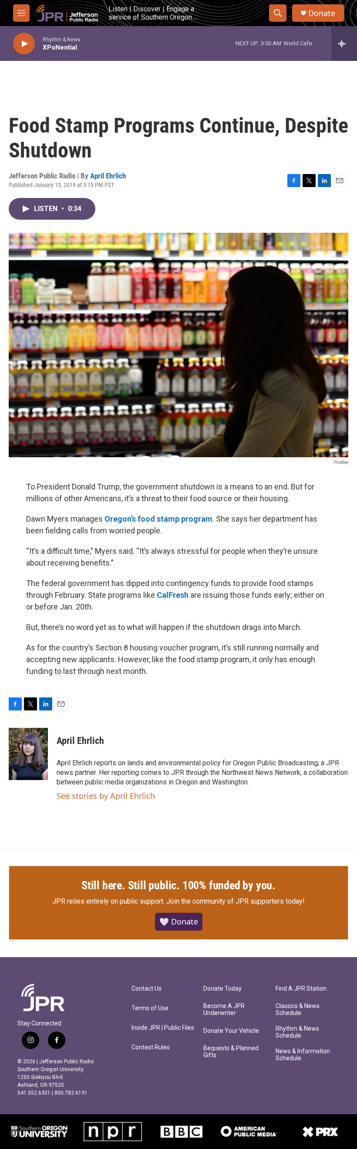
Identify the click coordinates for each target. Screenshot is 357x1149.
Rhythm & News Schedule (297, 1032)
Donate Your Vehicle (231, 1031)
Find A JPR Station (301, 988)
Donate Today (222, 988)
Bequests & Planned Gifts (231, 1052)
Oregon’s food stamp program (158, 518)
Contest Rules (150, 1047)
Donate (321, 13)
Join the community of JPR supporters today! (235, 901)
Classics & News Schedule (298, 1009)
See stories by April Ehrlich (106, 796)
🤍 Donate (178, 921)
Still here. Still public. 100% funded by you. (178, 885)
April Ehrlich (108, 175)
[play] (24, 44)
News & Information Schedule (303, 1055)
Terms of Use (149, 1008)
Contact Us (146, 988)
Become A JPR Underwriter (224, 1009)
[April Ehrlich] (28, 754)
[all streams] (344, 43)
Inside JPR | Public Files (162, 1028)
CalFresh (173, 595)
